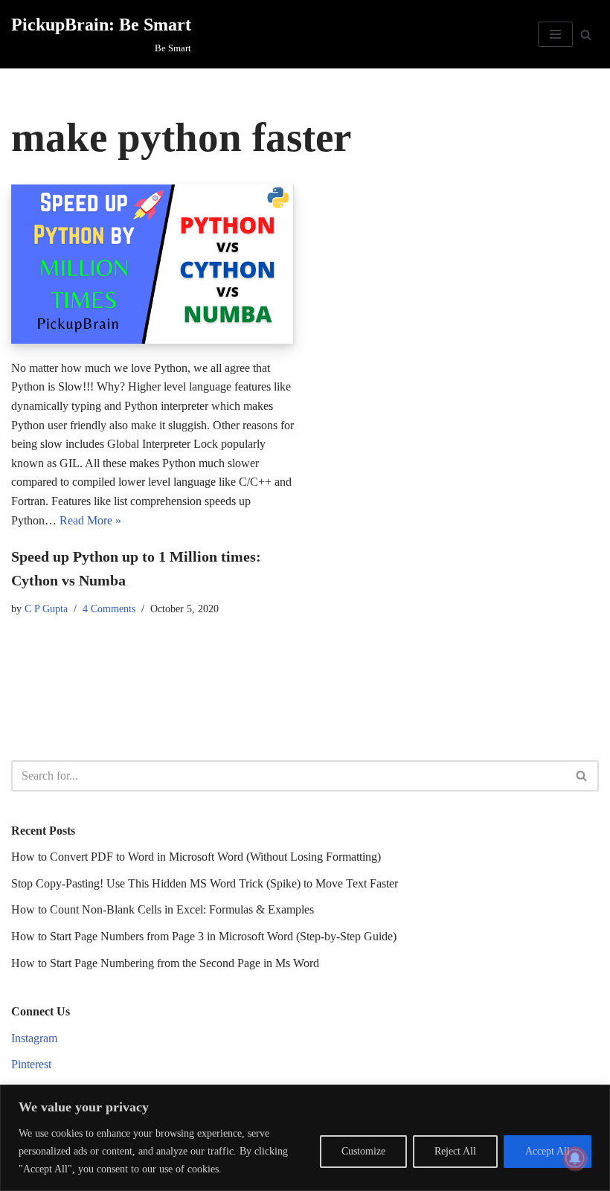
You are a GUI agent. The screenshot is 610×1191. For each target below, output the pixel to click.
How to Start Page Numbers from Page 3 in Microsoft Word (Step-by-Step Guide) (203, 936)
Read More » (90, 520)
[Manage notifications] (575, 1158)
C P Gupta (46, 608)
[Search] (585, 34)
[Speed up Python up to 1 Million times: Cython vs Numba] (152, 264)
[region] (305, 1138)
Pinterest (31, 1064)
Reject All (455, 1151)
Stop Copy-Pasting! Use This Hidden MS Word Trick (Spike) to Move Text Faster (204, 883)
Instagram (34, 1038)
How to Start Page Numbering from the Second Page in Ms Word (165, 963)
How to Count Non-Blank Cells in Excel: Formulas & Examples (162, 909)
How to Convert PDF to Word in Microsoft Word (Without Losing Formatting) (196, 856)
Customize (363, 1151)
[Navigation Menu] (555, 34)
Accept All (547, 1151)
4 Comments (109, 608)
